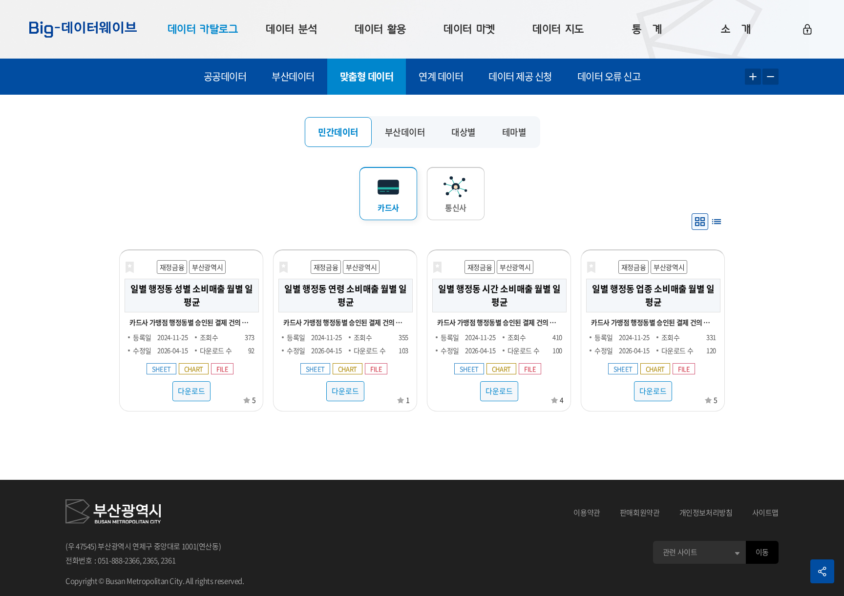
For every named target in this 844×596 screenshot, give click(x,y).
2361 (168, 560)
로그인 (807, 29)
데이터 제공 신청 (520, 76)
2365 (150, 560)
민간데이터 (338, 132)
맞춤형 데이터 (367, 76)
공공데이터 (225, 76)
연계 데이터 (441, 76)
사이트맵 (765, 512)
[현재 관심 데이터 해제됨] (129, 267)
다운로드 (191, 391)
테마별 (514, 132)
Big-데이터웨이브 (83, 29)
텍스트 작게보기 (770, 77)
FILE (222, 368)
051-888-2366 (119, 560)
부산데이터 (293, 76)
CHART (193, 368)
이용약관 (586, 512)
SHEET (161, 368)
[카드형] (700, 221)
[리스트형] (716, 221)
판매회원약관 (640, 512)
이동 (762, 552)
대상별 (463, 132)
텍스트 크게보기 (753, 77)
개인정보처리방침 (706, 512)
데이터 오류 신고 (609, 76)
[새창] (113, 513)
